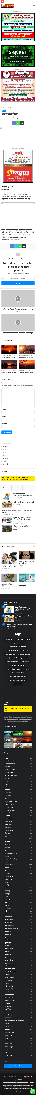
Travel (27, 669)
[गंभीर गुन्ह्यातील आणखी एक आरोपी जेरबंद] (27, 555)
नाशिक (6, 896)
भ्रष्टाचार (7, 946)
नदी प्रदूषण (7, 894)
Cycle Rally (24, 650)
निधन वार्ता (10, 107)
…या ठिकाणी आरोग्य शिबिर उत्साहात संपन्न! (8, 567)
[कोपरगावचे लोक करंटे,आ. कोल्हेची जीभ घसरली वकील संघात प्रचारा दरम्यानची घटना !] (7, 519)
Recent (17, 488)
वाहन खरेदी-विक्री (9, 989)
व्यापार (6, 1012)
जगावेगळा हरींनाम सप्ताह (11, 853)
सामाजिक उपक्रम (9, 1041)
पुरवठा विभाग (8, 931)
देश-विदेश (5, 447)
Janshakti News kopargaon (18, 658)
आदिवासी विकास (9, 772)
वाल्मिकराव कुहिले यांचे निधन (9, 372)
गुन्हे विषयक (5, 458)
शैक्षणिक (7, 1024)
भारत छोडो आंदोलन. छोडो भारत (18, 680)
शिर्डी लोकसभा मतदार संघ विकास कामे (14, 1021)
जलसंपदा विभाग (9, 865)
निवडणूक (5, 455)
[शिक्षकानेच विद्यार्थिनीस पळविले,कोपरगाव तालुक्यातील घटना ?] (7, 496)
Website (4, 423)
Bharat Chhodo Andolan (18, 647)
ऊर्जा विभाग (8, 795)
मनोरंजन (7, 951)
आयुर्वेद (6, 781)
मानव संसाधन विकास (10, 969)
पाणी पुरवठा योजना (9, 925)
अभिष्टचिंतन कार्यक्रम (10, 764)
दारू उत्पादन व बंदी (9, 876)
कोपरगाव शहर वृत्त (9, 830)
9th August (9, 639)
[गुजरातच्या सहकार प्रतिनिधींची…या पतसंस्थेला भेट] (17, 733)
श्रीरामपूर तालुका (9, 1026)
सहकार (6, 1038)
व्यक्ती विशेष (8, 1009)
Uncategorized (10, 810)
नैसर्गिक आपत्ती (8, 908)
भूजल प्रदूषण (8, 943)
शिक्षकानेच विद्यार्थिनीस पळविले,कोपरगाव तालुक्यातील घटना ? (23, 495)
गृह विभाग (7, 842)
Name (3, 409)
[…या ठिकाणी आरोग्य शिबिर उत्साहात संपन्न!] (9, 557)
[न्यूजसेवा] (7, 6)
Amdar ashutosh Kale (23, 639)
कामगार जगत (9, 819)
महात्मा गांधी (18, 684)
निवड (6, 902)
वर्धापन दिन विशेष (9, 986)
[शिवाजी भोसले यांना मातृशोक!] (27, 349)
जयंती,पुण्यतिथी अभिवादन (11, 859)
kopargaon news (12, 661)
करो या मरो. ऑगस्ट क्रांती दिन (18, 676)
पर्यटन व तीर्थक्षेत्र (9, 920)
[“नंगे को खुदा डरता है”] (17, 745)
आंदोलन (7, 778)
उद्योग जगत (7, 790)
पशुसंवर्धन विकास (9, 922)
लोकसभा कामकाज (9, 977)
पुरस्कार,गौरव (8, 934)
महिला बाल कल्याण (9, 963)
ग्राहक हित (7, 847)
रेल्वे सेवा (7, 974)
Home (5, 107)
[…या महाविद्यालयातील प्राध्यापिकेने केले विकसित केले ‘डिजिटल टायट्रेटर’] (27, 733)
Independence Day (24, 654)
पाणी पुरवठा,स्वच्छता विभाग (11, 928)
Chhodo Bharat (13, 650)
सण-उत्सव (7, 1029)
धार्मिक (6, 888)
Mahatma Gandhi (18, 665)
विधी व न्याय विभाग (9, 998)
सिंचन (6, 1049)
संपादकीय (5, 452)
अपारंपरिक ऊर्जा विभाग (10, 761)
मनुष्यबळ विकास (9, 948)
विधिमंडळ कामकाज (9, 995)
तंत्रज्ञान (6, 871)
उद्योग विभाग (8, 793)
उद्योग (6, 787)
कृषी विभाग (9, 821)
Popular (5, 488)
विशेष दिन (7, 1003)
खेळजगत (7, 839)
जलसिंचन (7, 868)
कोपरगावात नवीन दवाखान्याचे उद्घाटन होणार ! (26, 585)
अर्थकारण (7, 767)
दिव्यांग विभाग (8, 879)
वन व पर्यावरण (8, 980)
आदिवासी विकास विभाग (11, 775)
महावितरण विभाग (9, 960)
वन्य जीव (7, 983)
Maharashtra (25, 661)
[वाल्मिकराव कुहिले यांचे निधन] (9, 364)
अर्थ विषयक (9, 813)
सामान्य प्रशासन (8, 1044)
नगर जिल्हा (7, 891)
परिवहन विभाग (8, 917)
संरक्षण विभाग (8, 1035)
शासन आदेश (8, 1018)
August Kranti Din (18, 643)
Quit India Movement (14, 669)
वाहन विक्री (7, 992)
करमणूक (7, 798)
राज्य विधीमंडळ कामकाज (11, 972)
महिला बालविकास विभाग (11, 966)
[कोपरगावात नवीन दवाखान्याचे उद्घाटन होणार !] (27, 578)
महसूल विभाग (8, 954)
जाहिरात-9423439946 (18, 11)
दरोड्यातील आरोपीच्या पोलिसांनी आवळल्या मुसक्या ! (9, 585)
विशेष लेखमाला (8, 1006)
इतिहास (6, 784)
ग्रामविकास (7, 845)
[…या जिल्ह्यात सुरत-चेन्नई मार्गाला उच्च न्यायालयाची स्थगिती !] (27, 745)
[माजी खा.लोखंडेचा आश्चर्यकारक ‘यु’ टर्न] (7, 504)
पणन (6, 914)
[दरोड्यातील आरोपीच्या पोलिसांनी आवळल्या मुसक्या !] (9, 578)
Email (3, 416)
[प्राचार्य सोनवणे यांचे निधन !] (9, 349)
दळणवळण (7, 873)
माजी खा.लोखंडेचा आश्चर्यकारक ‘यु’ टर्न (23, 502)
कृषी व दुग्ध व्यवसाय (9, 804)
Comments (29, 488)
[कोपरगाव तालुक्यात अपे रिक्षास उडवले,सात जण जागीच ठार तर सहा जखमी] (7, 528)
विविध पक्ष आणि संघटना (11, 1000)
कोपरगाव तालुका (7, 444)
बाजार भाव (7, 937)
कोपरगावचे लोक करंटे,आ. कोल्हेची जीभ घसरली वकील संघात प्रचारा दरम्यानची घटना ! (22, 519)
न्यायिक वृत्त (7, 911)
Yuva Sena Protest (18, 673)
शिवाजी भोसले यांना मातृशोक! (26, 357)
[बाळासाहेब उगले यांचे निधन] (27, 364)
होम (3, 441)
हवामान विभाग (8, 1055)
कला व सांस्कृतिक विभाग (11, 801)
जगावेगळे (7, 856)
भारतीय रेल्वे (8, 940)
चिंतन (6, 850)
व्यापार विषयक (8, 1015)
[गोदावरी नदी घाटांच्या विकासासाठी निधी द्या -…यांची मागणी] (8, 734)
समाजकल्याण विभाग (10, 1032)
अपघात (6, 758)
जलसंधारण (7, 862)
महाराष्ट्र (4, 450)
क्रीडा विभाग (8, 833)
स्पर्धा (6, 1052)
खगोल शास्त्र (8, 836)
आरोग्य (4, 461)
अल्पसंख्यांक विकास (10, 769)
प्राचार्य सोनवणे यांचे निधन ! (8, 357)
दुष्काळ (6, 882)
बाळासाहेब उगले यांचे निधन (26, 372)
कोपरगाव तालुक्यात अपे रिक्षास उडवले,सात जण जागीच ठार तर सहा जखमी (22, 528)
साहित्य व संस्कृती (9, 1047)
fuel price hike (10, 654)
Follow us (7, 702)
